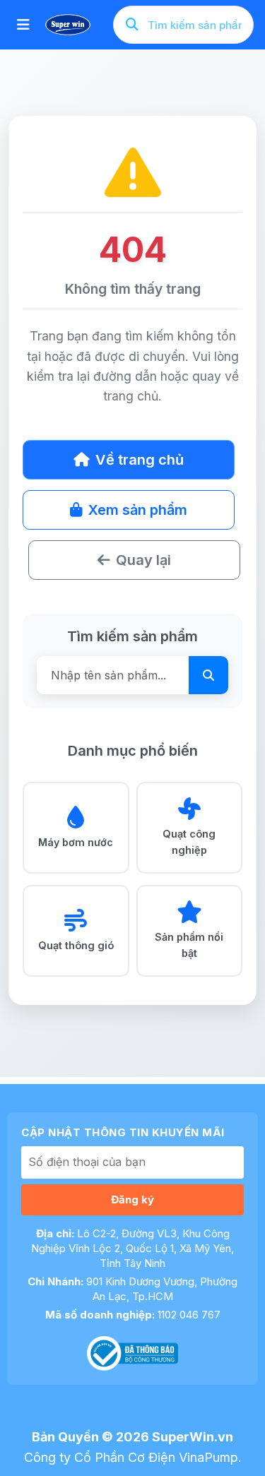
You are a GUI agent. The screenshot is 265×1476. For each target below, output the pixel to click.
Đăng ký (132, 1199)
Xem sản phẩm (137, 509)
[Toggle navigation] (23, 25)
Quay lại (143, 560)
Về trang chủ (139, 459)
